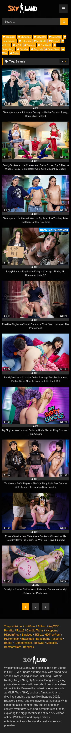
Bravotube (27, 638)
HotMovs (29, 626)
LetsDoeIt (41, 41)
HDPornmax (11, 638)
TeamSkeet (53, 49)
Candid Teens (34, 630)
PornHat (9, 630)
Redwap (39, 642)
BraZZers (41, 37)
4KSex (38, 634)
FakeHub (26, 41)
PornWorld (45, 45)
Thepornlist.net (13, 626)
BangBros (10, 37)
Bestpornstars (12, 647)
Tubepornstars (23, 642)
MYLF (19, 45)
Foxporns (56, 638)
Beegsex (28, 647)
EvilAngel (56, 37)
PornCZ (55, 41)
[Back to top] (60, 722)
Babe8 (8, 642)
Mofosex (51, 642)
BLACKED (26, 37)
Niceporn (51, 630)
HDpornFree (11, 634)
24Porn (41, 626)
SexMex (24, 49)
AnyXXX (53, 626)
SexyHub (38, 49)
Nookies (31, 45)
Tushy (16, 53)
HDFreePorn (52, 634)
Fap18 (20, 630)
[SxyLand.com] (29, 9)
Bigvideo (27, 634)
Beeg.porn (42, 638)
